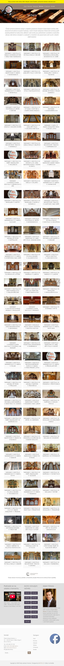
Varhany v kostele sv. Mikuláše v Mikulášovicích (51, 290)
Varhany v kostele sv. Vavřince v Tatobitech (51, 473)
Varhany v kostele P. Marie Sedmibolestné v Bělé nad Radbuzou (13, 54)
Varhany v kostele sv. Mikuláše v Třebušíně (51, 509)
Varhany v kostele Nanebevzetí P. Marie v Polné (13, 364)
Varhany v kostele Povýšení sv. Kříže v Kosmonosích (32, 220)
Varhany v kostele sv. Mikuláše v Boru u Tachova (51, 72)
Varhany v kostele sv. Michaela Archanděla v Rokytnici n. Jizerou (12, 402)
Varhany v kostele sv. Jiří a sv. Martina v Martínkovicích (32, 290)
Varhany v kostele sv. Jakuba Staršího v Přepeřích (32, 384)
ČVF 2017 (28, 597)
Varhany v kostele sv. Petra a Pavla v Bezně (32, 54)
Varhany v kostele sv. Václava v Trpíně (51, 491)
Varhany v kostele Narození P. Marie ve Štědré (32, 455)
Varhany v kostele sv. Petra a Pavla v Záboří (12, 563)
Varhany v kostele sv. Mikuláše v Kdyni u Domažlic (32, 202)
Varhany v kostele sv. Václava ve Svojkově (51, 437)
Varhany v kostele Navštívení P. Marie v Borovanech (13, 72)
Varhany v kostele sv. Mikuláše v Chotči (13, 201)
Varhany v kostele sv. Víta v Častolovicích (32, 90)
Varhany (41, 6)
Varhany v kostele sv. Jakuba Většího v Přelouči (13, 384)
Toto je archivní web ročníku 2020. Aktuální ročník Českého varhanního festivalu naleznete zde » (32, 1)
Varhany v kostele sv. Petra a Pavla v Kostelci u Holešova (51, 220)
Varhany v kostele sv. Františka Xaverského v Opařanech (32, 344)
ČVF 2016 (34, 597)
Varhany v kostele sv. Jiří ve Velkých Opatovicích (51, 527)
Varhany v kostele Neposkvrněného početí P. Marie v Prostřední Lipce (32, 365)
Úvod (25, 6)
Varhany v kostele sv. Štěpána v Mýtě (51, 307)
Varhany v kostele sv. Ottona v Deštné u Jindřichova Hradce (32, 108)
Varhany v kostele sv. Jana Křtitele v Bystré (32, 72)
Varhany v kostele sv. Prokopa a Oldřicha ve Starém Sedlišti (32, 438)
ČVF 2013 (28, 607)
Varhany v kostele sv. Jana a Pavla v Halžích (32, 144)
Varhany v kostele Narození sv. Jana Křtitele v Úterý (32, 527)
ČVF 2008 (34, 616)
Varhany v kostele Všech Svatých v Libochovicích (51, 256)
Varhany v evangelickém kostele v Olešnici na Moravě (12, 345)
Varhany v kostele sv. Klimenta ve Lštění (13, 273)
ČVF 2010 (34, 612)
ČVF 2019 (28, 593)
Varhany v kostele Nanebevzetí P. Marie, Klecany (13, 220)
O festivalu (47, 6)
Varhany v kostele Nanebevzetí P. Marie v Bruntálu (13, 90)
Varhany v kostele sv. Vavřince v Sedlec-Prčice (51, 402)
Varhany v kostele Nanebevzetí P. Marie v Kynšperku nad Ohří (12, 256)
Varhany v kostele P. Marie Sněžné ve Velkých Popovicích (13, 545)
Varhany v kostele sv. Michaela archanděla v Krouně (51, 238)
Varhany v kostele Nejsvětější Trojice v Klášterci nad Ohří (51, 202)
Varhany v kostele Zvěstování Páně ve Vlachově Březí (51, 545)
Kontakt (53, 6)
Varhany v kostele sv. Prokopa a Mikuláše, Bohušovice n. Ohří (51, 54)
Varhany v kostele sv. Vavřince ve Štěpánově (51, 455)
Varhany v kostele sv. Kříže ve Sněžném (32, 419)
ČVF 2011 (28, 612)
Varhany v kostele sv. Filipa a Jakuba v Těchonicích (13, 491)
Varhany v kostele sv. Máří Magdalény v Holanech (13, 162)
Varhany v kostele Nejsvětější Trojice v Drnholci (12, 144)
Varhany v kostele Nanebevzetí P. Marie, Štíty (13, 473)
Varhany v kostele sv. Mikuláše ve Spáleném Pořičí (51, 420)
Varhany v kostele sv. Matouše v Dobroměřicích (51, 108)
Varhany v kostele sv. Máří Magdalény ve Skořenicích (13, 420)
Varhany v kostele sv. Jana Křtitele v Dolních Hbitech (32, 126)
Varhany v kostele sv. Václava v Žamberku (51, 563)
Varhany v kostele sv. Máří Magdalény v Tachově (32, 473)
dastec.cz (41, 663)
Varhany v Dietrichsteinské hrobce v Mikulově (12, 308)
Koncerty (29, 6)
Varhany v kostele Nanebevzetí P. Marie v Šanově (13, 455)
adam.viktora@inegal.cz (12, 646)
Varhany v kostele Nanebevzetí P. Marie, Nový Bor (51, 326)
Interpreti (35, 6)
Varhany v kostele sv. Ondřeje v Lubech (32, 273)
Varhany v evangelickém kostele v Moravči (32, 308)
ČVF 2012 (34, 607)
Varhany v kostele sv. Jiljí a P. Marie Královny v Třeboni (13, 509)
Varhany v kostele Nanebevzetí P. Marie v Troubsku (32, 491)
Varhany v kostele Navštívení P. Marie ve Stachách (12, 438)
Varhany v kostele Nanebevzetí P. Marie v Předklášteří (51, 364)
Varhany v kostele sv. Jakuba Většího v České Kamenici (51, 90)
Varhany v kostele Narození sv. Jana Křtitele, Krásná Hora (32, 238)
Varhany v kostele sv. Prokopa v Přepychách (51, 383)
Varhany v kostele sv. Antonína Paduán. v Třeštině (13, 527)
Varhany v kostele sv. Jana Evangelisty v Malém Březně (13, 290)
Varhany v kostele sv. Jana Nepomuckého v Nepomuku (13, 326)
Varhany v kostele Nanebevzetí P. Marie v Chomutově (51, 182)
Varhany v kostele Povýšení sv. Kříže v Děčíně (13, 108)
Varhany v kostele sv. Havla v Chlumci (32, 181)
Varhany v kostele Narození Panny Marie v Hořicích (51, 162)
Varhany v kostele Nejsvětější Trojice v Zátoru (32, 563)
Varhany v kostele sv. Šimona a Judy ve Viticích (32, 545)
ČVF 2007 (28, 621)
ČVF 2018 (34, 593)
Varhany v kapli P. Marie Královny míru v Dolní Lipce (51, 126)
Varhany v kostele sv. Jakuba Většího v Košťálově (13, 238)
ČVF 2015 (28, 602)
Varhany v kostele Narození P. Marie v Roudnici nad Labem (32, 402)
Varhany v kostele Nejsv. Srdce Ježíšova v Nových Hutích (32, 326)
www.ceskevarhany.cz (11, 647)
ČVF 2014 (34, 602)
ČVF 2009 (28, 616)
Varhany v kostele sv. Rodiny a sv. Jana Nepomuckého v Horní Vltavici (32, 163)
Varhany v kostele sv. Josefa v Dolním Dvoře (12, 126)
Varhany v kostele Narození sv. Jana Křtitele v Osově (51, 344)
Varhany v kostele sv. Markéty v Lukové (51, 273)
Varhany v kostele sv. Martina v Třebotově (32, 509)
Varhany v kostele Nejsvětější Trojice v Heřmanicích (51, 144)
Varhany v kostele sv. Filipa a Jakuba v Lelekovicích (32, 256)
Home (29, 18)
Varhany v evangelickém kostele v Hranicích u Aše (12, 183)
